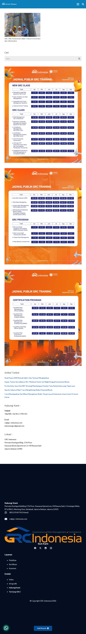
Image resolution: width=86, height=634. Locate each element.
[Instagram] (50, 548)
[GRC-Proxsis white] (9, 4)
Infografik (13, 584)
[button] (83, 4)
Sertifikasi (13, 564)
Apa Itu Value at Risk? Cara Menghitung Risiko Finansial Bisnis (28, 390)
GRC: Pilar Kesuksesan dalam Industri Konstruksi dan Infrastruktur (22, 40)
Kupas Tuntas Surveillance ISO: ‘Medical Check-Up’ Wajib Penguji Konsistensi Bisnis (37, 382)
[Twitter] (40, 548)
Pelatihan (12, 560)
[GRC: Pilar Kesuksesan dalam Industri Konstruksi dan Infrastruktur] (22, 14)
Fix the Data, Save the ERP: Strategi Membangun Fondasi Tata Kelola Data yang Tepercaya (40, 386)
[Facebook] (35, 548)
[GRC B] (43, 535)
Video (11, 579)
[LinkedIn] (45, 548)
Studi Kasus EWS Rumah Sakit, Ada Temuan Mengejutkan (27, 378)
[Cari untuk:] (43, 58)
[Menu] (78, 4)
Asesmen (12, 568)
